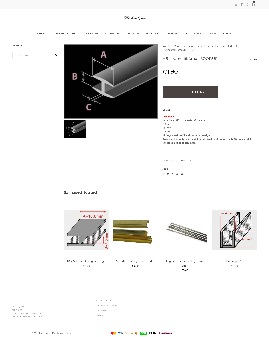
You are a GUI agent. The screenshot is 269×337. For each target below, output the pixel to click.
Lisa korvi (198, 92)
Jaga (165, 169)
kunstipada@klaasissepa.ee (31, 313)
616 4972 (20, 310)
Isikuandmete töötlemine (106, 305)
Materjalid (189, 46)
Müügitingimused (103, 300)
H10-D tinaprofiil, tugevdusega (86, 261)
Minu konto (100, 310)
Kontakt (99, 315)
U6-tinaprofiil (234, 261)
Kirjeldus (167, 110)
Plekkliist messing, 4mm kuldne (135, 261)
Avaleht (167, 46)
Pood (177, 46)
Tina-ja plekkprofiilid (229, 46)
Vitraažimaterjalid (207, 46)
